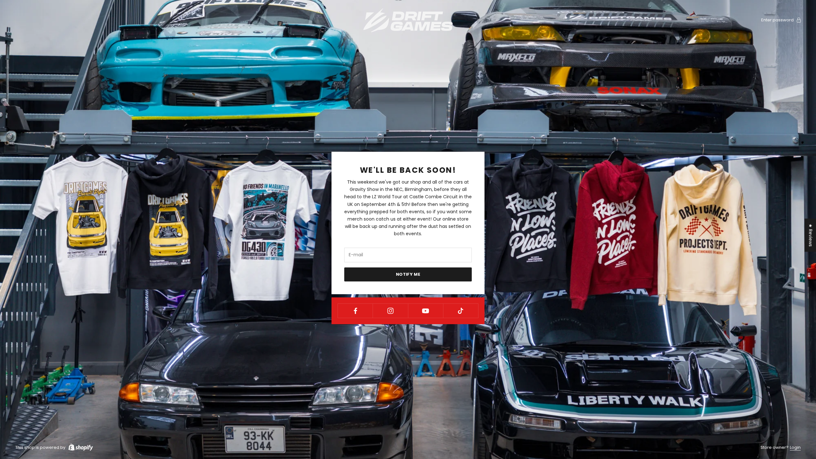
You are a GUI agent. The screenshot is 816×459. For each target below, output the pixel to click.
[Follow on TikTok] (460, 311)
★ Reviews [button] (810, 235)
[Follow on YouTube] (425, 311)
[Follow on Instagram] (390, 311)
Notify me (408, 274)
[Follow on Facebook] (355, 311)
